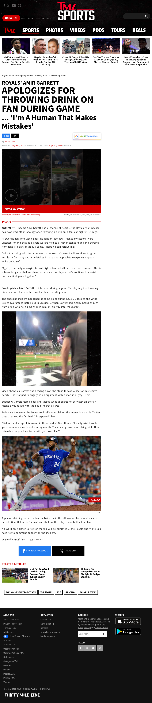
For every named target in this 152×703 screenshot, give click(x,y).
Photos (54, 30)
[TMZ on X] (9, 6)
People (6, 669)
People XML (9, 674)
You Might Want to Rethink (21, 592)
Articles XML (9, 644)
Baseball (70, 592)
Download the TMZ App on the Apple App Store (128, 621)
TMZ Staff (10, 141)
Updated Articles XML (13, 653)
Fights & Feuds (88, 592)
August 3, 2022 (18, 145)
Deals (139, 30)
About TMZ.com (11, 619)
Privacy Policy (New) (13, 624)
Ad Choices (8, 632)
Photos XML (9, 678)
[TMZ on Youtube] (14, 5)
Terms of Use (9, 628)
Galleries (7, 665)
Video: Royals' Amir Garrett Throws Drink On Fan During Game (22, 214)
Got (11, 18)
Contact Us (46, 619)
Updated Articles (11, 649)
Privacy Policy (84, 627)
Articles (7, 640)
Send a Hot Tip (47, 624)
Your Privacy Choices (19, 636)
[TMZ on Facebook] (4, 6)
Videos (78, 30)
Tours (118, 30)
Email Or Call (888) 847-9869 (35, 18)
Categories (8, 657)
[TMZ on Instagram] (19, 5)
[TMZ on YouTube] (93, 648)
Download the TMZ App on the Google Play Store (128, 631)
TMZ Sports (46, 592)
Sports (30, 30)
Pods (98, 30)
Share (37, 550)
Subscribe (104, 634)
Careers (44, 628)
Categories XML (11, 661)
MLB (59, 592)
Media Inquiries (48, 636)
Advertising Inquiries (50, 632)
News (9, 30)
